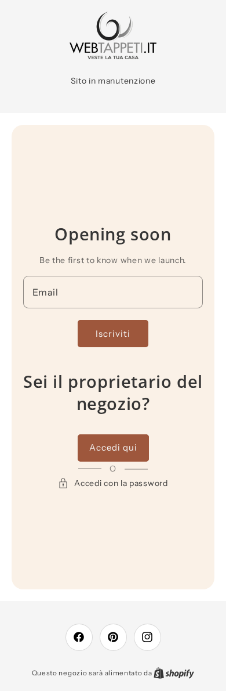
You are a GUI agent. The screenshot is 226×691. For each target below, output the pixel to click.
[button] (112, 483)
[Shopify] (174, 672)
